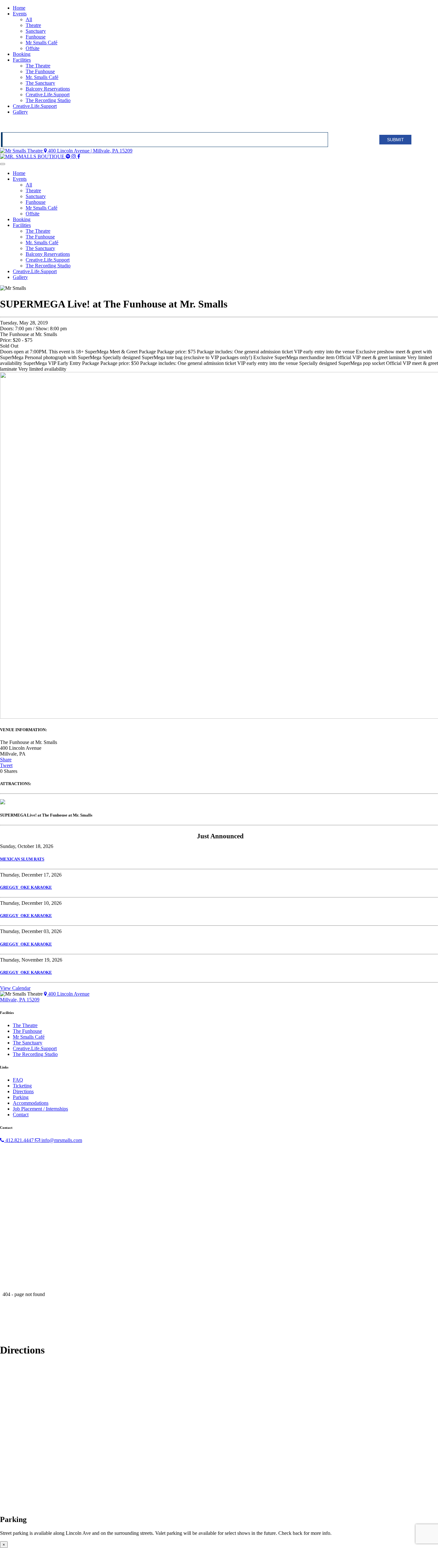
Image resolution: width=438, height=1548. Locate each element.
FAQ (18, 1080)
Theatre (33, 25)
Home (19, 8)
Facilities (22, 60)
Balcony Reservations (48, 88)
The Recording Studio (48, 100)
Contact (21, 1114)
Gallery (20, 112)
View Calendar (15, 988)
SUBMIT (395, 139)
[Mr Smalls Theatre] (22, 150)
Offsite (32, 48)
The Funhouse (40, 71)
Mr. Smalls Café (42, 77)
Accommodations (30, 1103)
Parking (21, 1097)
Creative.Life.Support (48, 94)
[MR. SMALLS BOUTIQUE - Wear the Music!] (33, 156)
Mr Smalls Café (41, 42)
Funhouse (36, 36)
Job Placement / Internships (40, 1108)
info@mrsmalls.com (61, 1140)
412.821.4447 (19, 1140)
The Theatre (38, 65)
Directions (23, 1091)
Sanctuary (36, 31)
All (29, 19)
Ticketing (22, 1085)
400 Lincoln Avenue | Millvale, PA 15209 (89, 150)
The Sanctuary (40, 83)
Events (20, 13)
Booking (21, 54)
